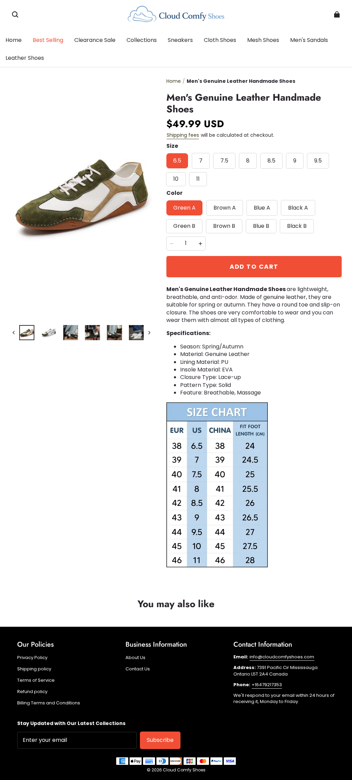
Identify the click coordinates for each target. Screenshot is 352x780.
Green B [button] (184, 226)
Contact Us (137, 669)
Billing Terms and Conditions (48, 703)
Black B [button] (297, 226)
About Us (135, 658)
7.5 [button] (224, 161)
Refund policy (32, 692)
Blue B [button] (261, 226)
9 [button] (294, 161)
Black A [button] (298, 208)
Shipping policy (34, 669)
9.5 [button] (318, 161)
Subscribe (160, 740)
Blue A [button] (262, 208)
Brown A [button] (224, 208)
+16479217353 (267, 684)
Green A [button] (184, 208)
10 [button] (175, 179)
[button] (15, 14)
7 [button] (200, 161)
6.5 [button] (177, 161)
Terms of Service (36, 680)
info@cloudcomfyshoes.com (282, 657)
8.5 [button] (271, 161)
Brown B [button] (224, 226)
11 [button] (198, 179)
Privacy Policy (32, 658)
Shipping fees (183, 135)
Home (173, 81)
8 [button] (248, 161)
